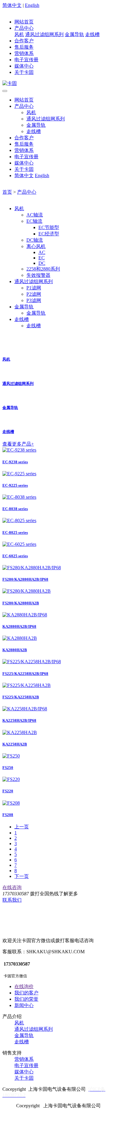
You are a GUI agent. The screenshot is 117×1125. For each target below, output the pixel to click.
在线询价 (24, 986)
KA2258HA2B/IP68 (19, 720)
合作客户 (24, 40)
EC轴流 (34, 221)
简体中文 (12, 5)
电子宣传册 (26, 59)
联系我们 (12, 900)
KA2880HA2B (14, 650)
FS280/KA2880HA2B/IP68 (25, 579)
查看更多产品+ (18, 443)
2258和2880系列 (43, 268)
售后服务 (24, 47)
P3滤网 (33, 300)
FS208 (7, 814)
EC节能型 (48, 227)
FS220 (7, 791)
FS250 (7, 767)
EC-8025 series (15, 532)
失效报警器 (38, 275)
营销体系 (24, 53)
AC (41, 252)
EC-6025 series (15, 556)
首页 (7, 192)
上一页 (21, 826)
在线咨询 (12, 887)
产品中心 (24, 28)
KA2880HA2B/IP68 (19, 626)
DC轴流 (34, 240)
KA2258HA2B (14, 744)
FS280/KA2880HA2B (20, 603)
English (32, 5)
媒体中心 (24, 65)
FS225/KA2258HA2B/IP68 (25, 673)
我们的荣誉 (26, 999)
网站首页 (24, 21)
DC (41, 263)
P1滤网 (33, 287)
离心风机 (36, 246)
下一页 (21, 876)
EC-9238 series (15, 462)
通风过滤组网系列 (44, 34)
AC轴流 (34, 214)
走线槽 (92, 34)
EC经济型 (48, 233)
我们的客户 (26, 992)
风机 (19, 34)
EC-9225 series (15, 485)
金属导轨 (74, 34)
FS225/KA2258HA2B (20, 697)
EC (41, 257)
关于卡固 (24, 72)
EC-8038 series (15, 509)
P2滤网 (33, 294)
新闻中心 (24, 1005)
